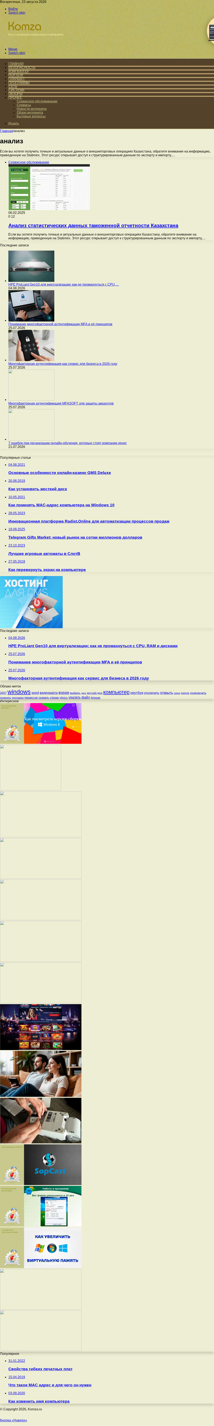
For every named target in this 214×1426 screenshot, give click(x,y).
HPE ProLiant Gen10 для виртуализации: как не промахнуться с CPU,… (63, 284)
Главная (6, 131)
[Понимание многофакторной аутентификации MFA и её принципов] (31, 320)
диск (83, 693)
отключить (151, 693)
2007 (3, 693)
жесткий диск (94, 693)
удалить (75, 697)
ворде (64, 693)
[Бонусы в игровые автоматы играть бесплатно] (30, 789)
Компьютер (18, 71)
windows (19, 691)
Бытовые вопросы (31, 116)
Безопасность (21, 67)
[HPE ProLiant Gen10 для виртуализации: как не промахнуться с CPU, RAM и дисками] (31, 280)
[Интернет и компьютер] (34, 42)
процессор (31, 697)
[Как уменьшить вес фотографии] (41, 1225)
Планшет (16, 79)
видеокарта (49, 693)
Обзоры (15, 94)
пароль (185, 693)
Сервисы (24, 105)
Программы (18, 82)
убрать (64, 697)
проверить (5, 697)
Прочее (15, 97)
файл (86, 697)
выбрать (75, 693)
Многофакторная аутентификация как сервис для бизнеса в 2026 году (62, 364)
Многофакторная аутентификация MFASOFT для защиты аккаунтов (61, 403)
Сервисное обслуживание (37, 101)
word (35, 693)
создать (43, 697)
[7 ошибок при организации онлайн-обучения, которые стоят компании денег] (31, 439)
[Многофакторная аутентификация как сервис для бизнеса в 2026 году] (31, 360)
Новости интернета (32, 109)
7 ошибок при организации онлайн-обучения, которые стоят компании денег (67, 443)
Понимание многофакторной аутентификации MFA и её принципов (60, 324)
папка (177, 693)
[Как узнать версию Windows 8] (41, 742)
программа (18, 697)
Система (16, 90)
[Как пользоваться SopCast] (41, 1184)
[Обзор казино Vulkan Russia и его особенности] (41, 1049)
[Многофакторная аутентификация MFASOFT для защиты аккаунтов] (31, 399)
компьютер (116, 692)
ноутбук (136, 693)
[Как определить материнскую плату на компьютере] (41, 877)
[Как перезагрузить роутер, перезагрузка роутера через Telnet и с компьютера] (41, 960)
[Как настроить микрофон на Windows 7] (41, 1002)
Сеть (12, 86)
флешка (95, 697)
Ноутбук (15, 75)
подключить (198, 693)
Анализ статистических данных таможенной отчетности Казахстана (93, 225)
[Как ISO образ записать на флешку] (41, 1350)
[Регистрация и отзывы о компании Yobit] (41, 1308)
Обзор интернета (30, 112)
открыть (166, 693)
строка (54, 697)
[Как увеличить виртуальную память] (41, 1267)
